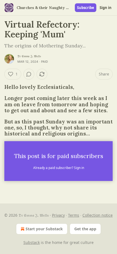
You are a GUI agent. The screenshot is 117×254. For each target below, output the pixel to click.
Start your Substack (44, 228)
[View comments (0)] (28, 74)
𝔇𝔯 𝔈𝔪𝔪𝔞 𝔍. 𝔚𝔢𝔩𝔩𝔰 (29, 56)
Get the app (85, 228)
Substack (31, 242)
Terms (73, 215)
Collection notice (97, 215)
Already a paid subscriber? (58, 167)
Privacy (58, 215)
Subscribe (85, 7)
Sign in (106, 7)
